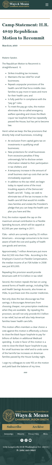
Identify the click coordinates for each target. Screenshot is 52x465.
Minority (20, 434)
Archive (38, 427)
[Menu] (47, 4)
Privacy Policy (33, 434)
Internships (8, 434)
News (45, 434)
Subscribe (14, 427)
